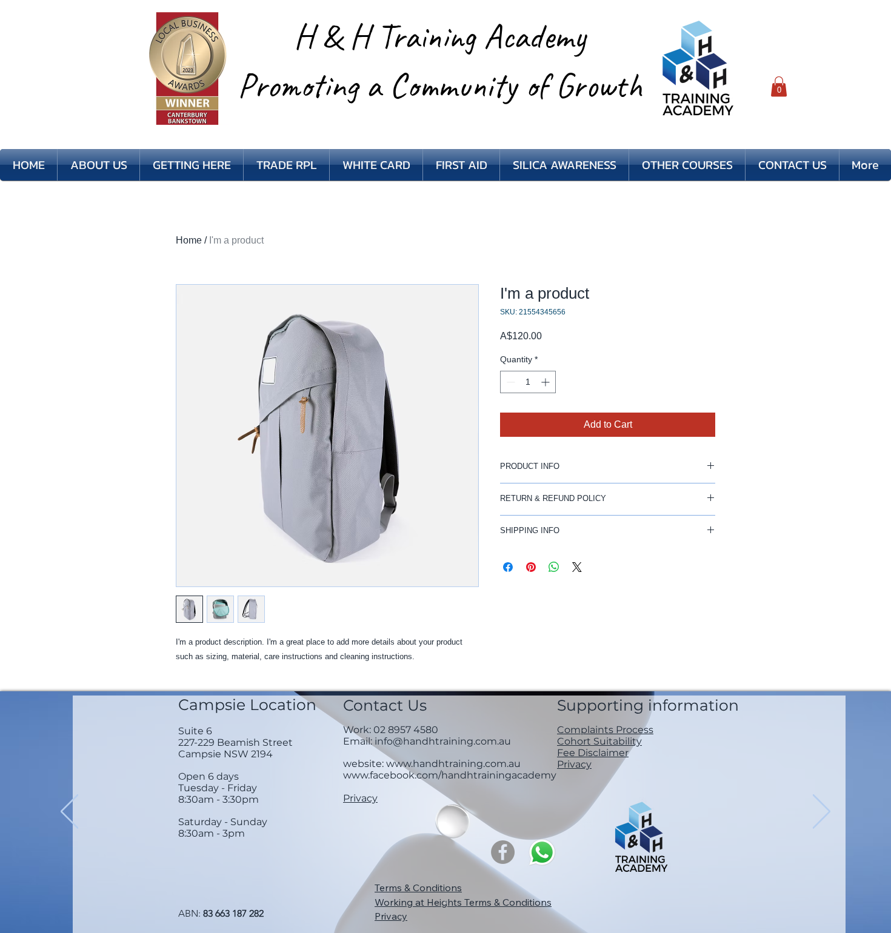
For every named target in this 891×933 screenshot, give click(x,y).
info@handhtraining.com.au (443, 741)
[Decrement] (509, 382)
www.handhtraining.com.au (453, 763)
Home (189, 240)
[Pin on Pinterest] (531, 567)
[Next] (821, 812)
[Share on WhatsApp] (554, 567)
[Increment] (546, 382)
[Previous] (69, 812)
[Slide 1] (445, 903)
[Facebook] (503, 852)
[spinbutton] (528, 382)
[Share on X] (577, 567)
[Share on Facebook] (508, 567)
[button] (778, 86)
